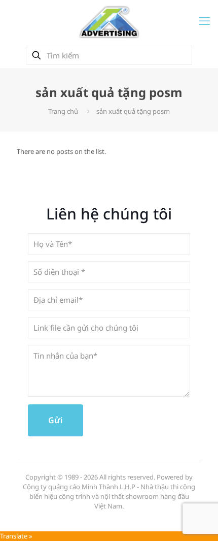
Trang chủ (63, 111)
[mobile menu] (204, 20)
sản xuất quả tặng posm (133, 111)
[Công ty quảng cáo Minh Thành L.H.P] (109, 21)
